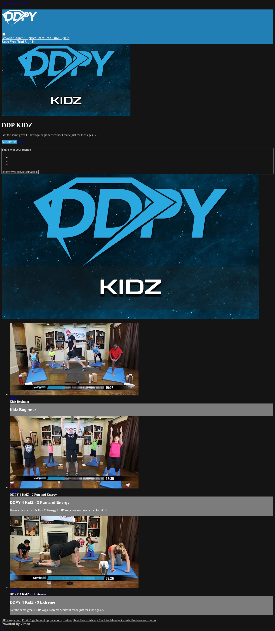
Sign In (30, 41)
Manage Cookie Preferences (128, 620)
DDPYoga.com (11, 620)
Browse (7, 38)
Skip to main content (15, 3)
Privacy (93, 620)
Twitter (67, 620)
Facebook (56, 620)
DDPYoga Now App (35, 620)
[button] (3, 34)
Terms (84, 620)
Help (76, 620)
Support (30, 38)
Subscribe (9, 142)
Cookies (104, 620)
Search (18, 38)
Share (20, 142)
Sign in (64, 38)
